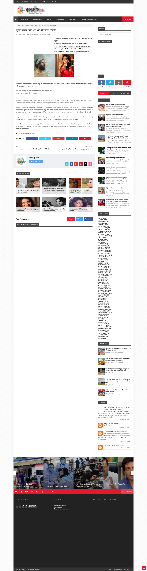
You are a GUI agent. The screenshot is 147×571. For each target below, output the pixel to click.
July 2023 (101, 277)
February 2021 (102, 324)
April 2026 (101, 224)
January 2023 (102, 287)
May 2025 (101, 242)
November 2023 (103, 271)
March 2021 (101, 322)
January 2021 (102, 325)
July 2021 (101, 316)
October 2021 (102, 311)
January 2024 (102, 268)
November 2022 (103, 290)
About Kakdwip (25, 1)
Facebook (88, 219)
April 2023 (101, 282)
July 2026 (101, 220)
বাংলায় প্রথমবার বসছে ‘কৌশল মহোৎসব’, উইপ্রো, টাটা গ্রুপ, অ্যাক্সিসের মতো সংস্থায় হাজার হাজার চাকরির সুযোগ (118, 380)
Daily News (25, 25)
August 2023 (102, 276)
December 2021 (103, 308)
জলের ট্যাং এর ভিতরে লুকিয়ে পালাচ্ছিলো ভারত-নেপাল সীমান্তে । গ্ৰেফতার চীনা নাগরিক (118, 125)
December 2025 (103, 231)
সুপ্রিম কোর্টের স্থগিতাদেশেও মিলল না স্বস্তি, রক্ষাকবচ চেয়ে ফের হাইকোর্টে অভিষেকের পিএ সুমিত (118, 359)
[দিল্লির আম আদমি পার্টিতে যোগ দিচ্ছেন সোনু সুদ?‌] (119, 474)
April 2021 (101, 320)
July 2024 (101, 258)
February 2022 (102, 304)
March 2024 (101, 264)
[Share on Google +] (58, 138)
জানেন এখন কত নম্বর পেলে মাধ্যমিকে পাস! (115, 158)
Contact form (34, 1)
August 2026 (102, 218)
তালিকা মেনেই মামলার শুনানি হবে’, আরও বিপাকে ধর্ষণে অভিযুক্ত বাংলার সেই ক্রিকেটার (73, 46)
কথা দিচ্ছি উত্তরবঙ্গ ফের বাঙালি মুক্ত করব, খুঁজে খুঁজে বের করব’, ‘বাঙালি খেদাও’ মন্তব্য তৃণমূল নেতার (117, 369)
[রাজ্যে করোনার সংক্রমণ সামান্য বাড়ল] (59, 474)
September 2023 (103, 274)
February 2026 (102, 228)
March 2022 (101, 303)
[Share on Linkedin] (72, 138)
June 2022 (101, 298)
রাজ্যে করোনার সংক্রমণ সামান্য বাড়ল (56, 486)
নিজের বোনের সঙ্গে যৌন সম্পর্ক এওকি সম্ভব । (116, 104)
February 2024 (102, 266)
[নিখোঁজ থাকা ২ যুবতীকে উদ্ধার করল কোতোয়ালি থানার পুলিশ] (29, 474)
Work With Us (58, 507)
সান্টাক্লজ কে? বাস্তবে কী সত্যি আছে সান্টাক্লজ (116, 178)
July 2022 (101, 296)
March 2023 (101, 284)
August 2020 (102, 333)
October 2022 (102, 292)
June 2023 (101, 279)
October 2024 (102, 253)
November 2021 (103, 309)
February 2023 (102, 285)
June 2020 (101, 336)
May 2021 (101, 319)
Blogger (71, 219)
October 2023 (102, 272)
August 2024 (102, 256)
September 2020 (103, 332)
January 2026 (102, 229)
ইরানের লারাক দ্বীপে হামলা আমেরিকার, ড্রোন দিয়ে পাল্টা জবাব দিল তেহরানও (71, 43)
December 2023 (103, 269)
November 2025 (103, 232)
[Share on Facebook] (32, 138)
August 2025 (102, 237)
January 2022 (102, 306)
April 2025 (101, 244)
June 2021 (101, 317)
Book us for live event (61, 509)
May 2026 (101, 223)
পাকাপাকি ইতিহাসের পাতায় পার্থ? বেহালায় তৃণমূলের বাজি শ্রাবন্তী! (79, 191)
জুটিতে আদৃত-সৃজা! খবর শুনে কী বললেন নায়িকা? (36, 29)
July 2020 (101, 335)
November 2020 (103, 328)
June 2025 (101, 240)
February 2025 (102, 247)
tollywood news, (44, 34)
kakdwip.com (19, 569)
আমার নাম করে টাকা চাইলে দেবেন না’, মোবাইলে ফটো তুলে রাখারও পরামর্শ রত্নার (72, 51)
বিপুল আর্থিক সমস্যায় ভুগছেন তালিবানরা (115, 114)
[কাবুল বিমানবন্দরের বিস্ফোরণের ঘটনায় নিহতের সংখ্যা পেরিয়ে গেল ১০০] (89, 474)
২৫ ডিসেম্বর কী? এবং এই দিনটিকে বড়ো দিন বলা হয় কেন (118, 148)
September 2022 (103, 293)
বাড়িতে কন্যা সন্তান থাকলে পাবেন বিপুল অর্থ (116, 188)
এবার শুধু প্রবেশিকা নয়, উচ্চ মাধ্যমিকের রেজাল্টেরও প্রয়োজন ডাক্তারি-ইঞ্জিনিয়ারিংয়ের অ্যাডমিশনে (117, 200)
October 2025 (102, 234)
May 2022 (101, 300)
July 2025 (101, 239)
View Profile (37, 161)
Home (18, 1)
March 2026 (101, 226)
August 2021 (102, 314)
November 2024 (103, 252)
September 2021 (103, 312)
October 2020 (102, 330)
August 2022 (102, 295)
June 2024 (101, 260)
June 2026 (101, 221)
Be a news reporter (60, 505)
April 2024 (101, 263)
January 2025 (102, 248)
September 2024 (103, 255)
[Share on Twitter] (45, 138)
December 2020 (103, 327)
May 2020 (101, 338)
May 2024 (101, 261)
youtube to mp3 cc (107, 413)
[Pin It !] (85, 138)
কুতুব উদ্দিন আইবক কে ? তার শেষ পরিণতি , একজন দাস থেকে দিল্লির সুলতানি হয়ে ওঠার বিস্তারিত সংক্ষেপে (118, 137)
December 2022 (103, 288)
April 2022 (101, 301)
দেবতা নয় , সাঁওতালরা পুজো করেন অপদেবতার (116, 168)
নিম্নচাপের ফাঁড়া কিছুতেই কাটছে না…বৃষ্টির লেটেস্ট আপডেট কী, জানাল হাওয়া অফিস (73, 49)
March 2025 (101, 245)
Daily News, (35, 34)
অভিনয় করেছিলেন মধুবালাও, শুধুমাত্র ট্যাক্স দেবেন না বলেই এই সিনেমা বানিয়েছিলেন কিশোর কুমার (54, 190)
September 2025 (103, 236)
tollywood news (33, 25)
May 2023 (101, 280)
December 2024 (103, 250)
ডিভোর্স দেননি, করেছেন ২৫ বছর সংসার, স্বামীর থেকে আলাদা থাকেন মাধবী (54, 210)
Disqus (79, 219)
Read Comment (126, 419)
